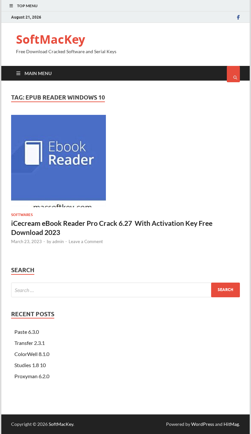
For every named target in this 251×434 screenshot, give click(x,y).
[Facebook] (238, 17)
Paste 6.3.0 (26, 332)
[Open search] (233, 74)
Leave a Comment (86, 241)
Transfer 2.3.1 (29, 343)
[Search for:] (125, 290)
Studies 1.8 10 (30, 365)
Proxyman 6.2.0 (31, 376)
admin (58, 241)
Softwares (22, 214)
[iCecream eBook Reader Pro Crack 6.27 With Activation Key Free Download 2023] (125, 164)
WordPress (202, 424)
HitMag (231, 424)
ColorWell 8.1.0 (31, 354)
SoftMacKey (50, 39)
